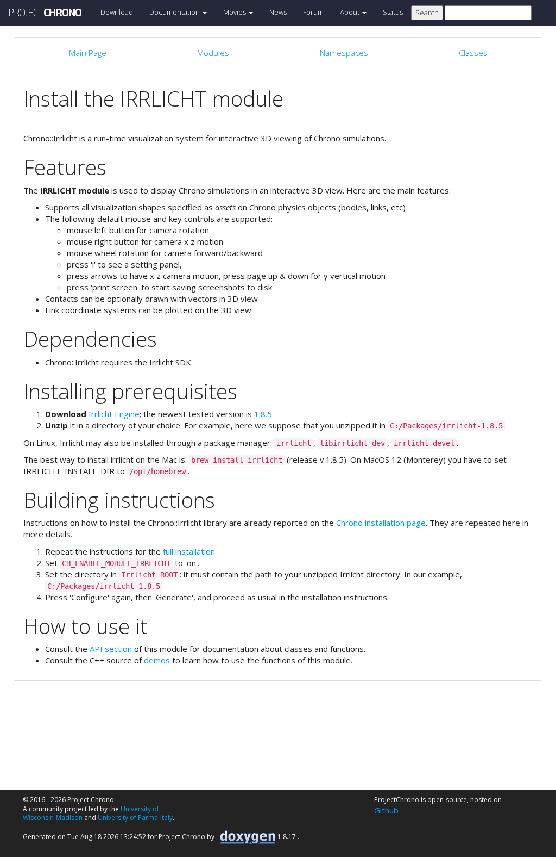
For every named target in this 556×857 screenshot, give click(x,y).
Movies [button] (235, 12)
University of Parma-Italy (135, 817)
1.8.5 (263, 413)
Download (116, 12)
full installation (189, 551)
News (278, 12)
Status (393, 12)
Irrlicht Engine (114, 413)
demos (157, 660)
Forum (313, 12)
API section (111, 648)
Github (386, 810)
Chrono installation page (381, 522)
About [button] (350, 12)
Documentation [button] (175, 12)
